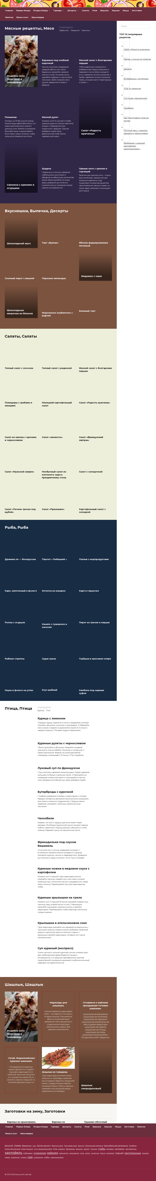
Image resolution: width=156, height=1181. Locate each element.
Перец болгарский (12, 1149)
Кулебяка (132, 1146)
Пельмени (11, 117)
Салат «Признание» (53, 509)
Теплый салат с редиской (57, 368)
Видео (34, 1146)
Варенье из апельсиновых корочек (58, 1123)
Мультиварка (38, 17)
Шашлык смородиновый (91, 1087)
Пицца (126, 11)
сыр (30, 1157)
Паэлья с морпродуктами (94, 559)
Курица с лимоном (51, 718)
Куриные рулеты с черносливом (62, 743)
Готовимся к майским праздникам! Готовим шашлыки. (95, 1005)
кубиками (28, 1153)
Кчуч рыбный (49, 690)
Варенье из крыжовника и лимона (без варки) (21, 1123)
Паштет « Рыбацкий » (54, 559)
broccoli (9, 1145)
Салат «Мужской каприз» (19, 471)
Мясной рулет (50, 117)
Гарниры (57, 11)
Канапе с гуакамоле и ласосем (54, 625)
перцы (102, 1153)
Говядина (75, 30)
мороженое (74, 1153)
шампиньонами (57, 1157)
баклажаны (70, 1149)
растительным (132, 1153)
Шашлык (104, 11)
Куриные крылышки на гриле (60, 897)
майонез (52, 1152)
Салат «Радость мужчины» (91, 132)
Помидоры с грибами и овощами (18, 404)
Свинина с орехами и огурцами (20, 186)
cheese (17, 1145)
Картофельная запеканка (116, 1146)
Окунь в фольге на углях (19, 690)
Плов (94, 11)
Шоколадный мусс (19, 243)
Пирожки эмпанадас (54, 278)
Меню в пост (22, 17)
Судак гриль (49, 658)
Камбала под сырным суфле (91, 692)
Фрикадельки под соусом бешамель (57, 843)
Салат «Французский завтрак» (91, 438)
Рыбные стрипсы (14, 658)
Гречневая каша (70, 1146)
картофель (13, 1153)
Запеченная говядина (94, 1146)
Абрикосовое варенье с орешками (21, 1139)
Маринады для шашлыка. (58, 1004)
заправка (110, 1149)
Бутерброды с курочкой (55, 791)
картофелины (130, 1149)
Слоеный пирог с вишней (19, 278)
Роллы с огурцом (15, 622)
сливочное (15, 1157)
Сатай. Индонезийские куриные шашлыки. (21, 1059)
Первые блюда (23, 11)
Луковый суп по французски (59, 768)
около (87, 1153)
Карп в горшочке (89, 591)
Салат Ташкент (27, 1149)
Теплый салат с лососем (19, 368)
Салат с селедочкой (91, 471)
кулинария (40, 1153)
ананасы (61, 1149)
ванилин (79, 1149)
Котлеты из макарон (53, 591)
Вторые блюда (41, 11)
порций (119, 1153)
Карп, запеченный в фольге (21, 591)
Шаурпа (46, 168)
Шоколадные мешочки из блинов (20, 312)
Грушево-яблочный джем (95, 1123)
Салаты (85, 11)
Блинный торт (87, 311)
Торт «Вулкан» (50, 242)
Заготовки (137, 11)
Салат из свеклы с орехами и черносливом (20, 438)
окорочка (95, 1153)
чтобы (47, 1157)
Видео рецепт (44, 1146)
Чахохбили (46, 818)
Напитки (9, 17)
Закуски (115, 11)
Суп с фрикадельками (43, 1149)
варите (86, 1149)
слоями (24, 1157)
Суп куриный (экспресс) (55, 948)
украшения (38, 1157)
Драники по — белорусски (20, 559)
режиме (145, 1153)
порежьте (110, 1153)
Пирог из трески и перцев (94, 622)
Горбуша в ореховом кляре (95, 658)
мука (82, 1153)
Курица (40, 710)
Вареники (27, 1146)
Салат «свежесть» (52, 437)
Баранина (64, 30)
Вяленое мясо (57, 1146)
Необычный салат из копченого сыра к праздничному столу (54, 474)
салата (7, 1157)
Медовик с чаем (91, 276)
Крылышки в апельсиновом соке (62, 922)
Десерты (71, 11)
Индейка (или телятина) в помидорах (16, 79)
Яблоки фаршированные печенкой (93, 244)
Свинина (86, 30)
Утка (48, 710)
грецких (93, 1149)
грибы (101, 1148)
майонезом (63, 1153)
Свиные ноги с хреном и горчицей (93, 170)
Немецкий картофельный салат (57, 404)
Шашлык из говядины (54, 1072)
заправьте (119, 1149)
